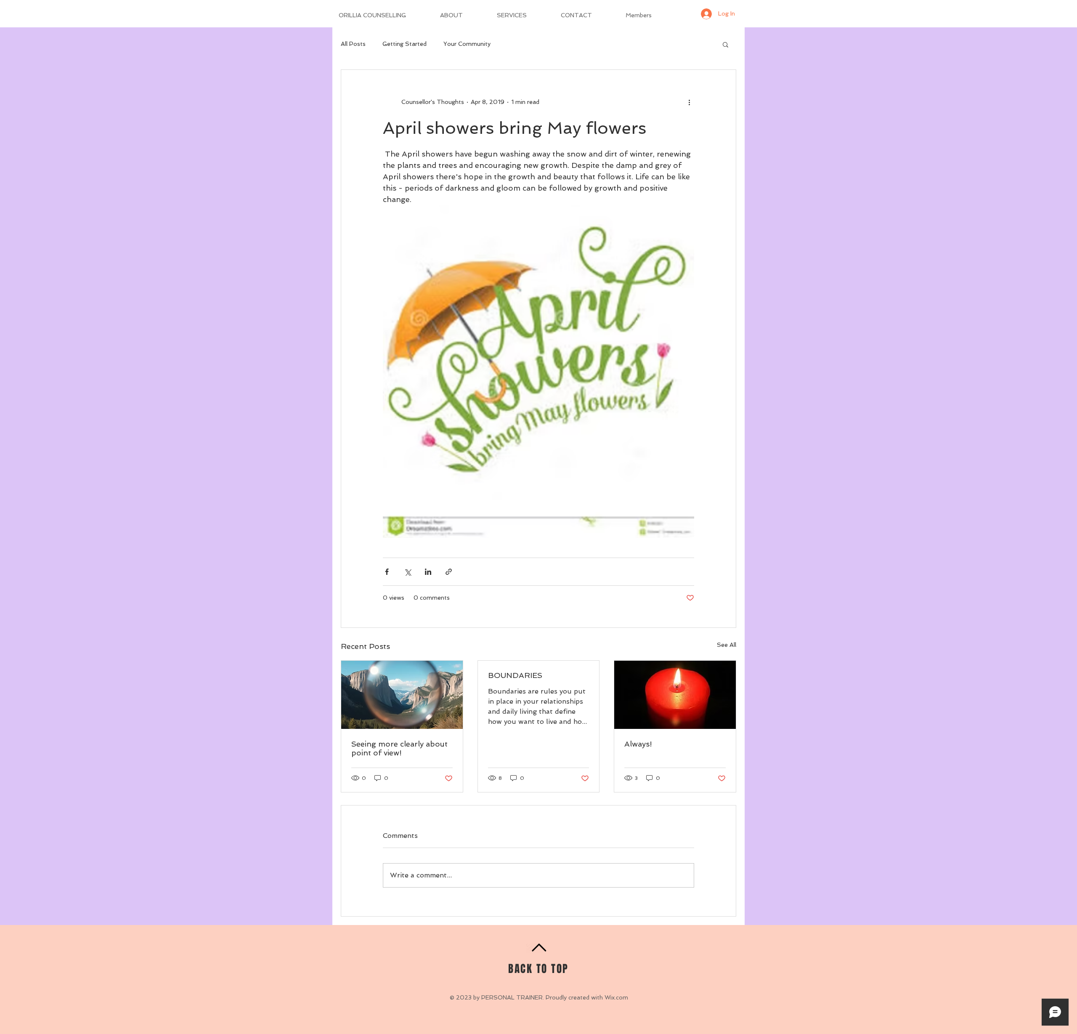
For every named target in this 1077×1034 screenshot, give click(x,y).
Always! (638, 743)
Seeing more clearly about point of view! (399, 748)
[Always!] (675, 695)
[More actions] (689, 102)
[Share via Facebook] (387, 572)
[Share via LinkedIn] (428, 572)
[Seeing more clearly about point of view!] (402, 695)
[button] (725, 44)
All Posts (353, 43)
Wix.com (616, 997)
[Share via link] (449, 572)
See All (726, 644)
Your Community (467, 43)
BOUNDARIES (515, 675)
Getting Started (404, 43)
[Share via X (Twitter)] (407, 572)
